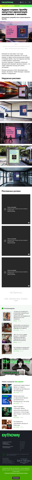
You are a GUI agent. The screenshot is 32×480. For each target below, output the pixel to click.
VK (20, 450)
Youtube (22, 448)
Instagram (22, 444)
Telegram (22, 446)
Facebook (22, 442)
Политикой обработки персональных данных (16, 473)
